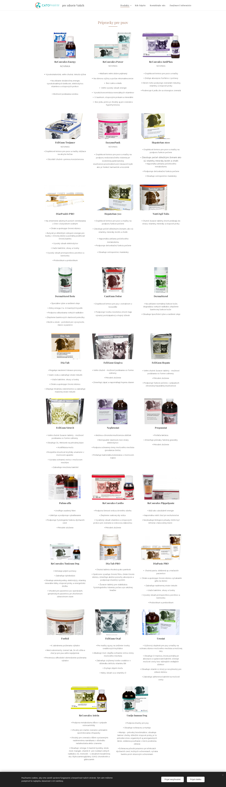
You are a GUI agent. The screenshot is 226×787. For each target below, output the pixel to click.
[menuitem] (126, 5)
